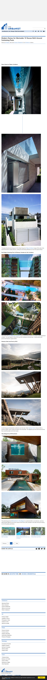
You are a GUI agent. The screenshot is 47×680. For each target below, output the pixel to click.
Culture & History (5, 660)
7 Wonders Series (5, 657)
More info (8, 678)
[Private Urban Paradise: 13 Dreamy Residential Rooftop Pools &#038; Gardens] (23, 531)
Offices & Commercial (6, 608)
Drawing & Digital (5, 616)
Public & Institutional (6, 609)
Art (9, 31)
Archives (9, 675)
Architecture (5, 31)
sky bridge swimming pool (14, 335)
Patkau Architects (29, 248)
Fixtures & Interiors (5, 630)
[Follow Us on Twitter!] (35, 31)
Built (16, 31)
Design (12, 31)
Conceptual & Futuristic (6, 643)
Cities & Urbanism (5, 605)
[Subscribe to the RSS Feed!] (41, 31)
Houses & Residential (18, 42)
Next (17, 543)
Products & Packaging (6, 636)
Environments (21, 31)
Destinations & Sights (6, 662)
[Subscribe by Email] (43, 31)
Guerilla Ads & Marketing (6, 635)
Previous (4, 543)
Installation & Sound (5, 618)
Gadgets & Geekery (5, 645)
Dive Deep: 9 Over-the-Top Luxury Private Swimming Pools (38, 536)
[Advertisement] (23, 10)
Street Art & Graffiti (5, 623)
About (3, 675)
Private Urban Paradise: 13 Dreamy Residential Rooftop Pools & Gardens (23, 537)
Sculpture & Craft (5, 621)
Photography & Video (6, 620)
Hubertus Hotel (31, 428)
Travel (3, 654)
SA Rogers (7, 42)
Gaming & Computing (6, 647)
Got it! (41, 677)
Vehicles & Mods (5, 648)
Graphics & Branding (6, 633)
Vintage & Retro (5, 650)
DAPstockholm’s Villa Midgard (17, 521)
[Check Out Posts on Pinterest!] (38, 31)
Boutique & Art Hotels (6, 659)
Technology (4, 641)
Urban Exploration (5, 663)
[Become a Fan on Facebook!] (33, 31)
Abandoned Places (5, 603)
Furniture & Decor (5, 632)
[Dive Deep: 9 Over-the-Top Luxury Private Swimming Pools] (38, 531)
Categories (17, 675)
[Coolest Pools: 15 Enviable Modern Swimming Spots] (8, 531)
